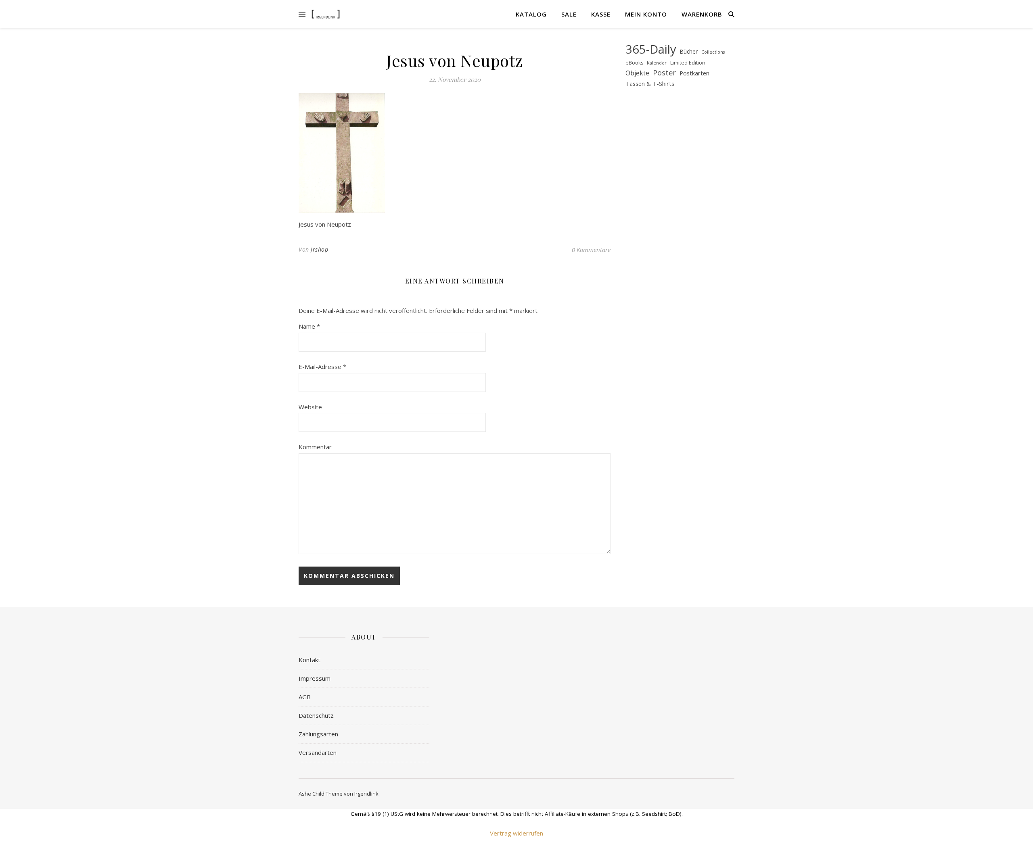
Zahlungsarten (318, 734)
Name (309, 326)
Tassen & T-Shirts (649, 83)
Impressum (314, 678)
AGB (305, 697)
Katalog (531, 14)
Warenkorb (702, 14)
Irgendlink (366, 793)
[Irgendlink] (326, 14)
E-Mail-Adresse (322, 367)
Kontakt (309, 660)
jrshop (319, 249)
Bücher (689, 51)
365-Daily (650, 49)
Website (310, 407)
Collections (713, 52)
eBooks (634, 62)
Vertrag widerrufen (516, 833)
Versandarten (318, 752)
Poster (664, 72)
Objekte (637, 73)
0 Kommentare (591, 250)
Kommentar (315, 447)
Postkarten (694, 73)
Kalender (657, 63)
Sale (569, 14)
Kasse (601, 14)
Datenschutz (316, 715)
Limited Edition (687, 62)
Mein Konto (646, 14)
